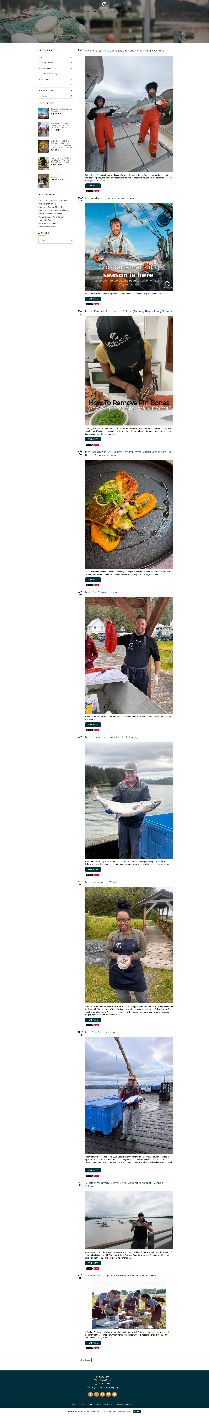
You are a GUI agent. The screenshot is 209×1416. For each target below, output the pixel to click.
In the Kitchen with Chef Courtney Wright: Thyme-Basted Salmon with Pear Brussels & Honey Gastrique (128, 453)
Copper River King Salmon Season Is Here (109, 198)
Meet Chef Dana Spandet (100, 1032)
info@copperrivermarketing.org (104, 1387)
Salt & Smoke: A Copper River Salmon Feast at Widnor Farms (120, 1275)
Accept (137, 1412)
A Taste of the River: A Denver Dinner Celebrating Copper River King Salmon (124, 1184)
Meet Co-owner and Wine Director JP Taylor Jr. (112, 737)
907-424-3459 (104, 1384)
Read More (93, 186)
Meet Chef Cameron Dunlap (101, 592)
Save (97, 191)
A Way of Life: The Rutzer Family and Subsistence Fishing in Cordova (124, 50)
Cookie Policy (126, 1412)
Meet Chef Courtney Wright (101, 882)
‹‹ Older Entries (85, 1360)
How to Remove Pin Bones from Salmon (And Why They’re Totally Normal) (128, 311)
